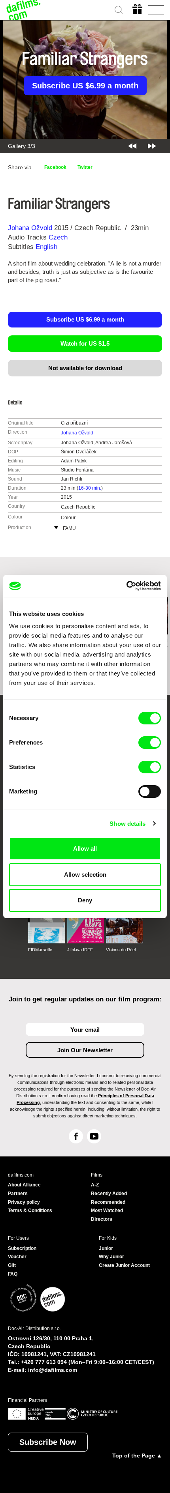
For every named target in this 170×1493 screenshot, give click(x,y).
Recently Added (109, 1193)
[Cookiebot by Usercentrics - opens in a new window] (126, 586)
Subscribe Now (47, 1442)
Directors (101, 1219)
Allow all (85, 848)
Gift (12, 1265)
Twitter (85, 167)
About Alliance (24, 1185)
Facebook (55, 167)
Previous (132, 146)
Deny (85, 900)
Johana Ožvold (30, 228)
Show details (127, 823)
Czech (58, 237)
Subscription (22, 1248)
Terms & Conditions (30, 1210)
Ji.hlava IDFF (80, 949)
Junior (106, 1248)
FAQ (12, 1274)
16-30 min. (89, 488)
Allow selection (85, 874)
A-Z (95, 1185)
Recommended (108, 1202)
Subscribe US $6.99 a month (85, 85)
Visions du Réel (121, 949)
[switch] (149, 742)
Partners (18, 1193)
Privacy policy (24, 1202)
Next (152, 146)
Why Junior (111, 1256)
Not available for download (85, 368)
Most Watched (107, 1210)
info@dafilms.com (52, 1370)
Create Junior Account (124, 1265)
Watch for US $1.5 (85, 343)
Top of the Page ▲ (137, 1455)
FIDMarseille (40, 949)
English (46, 247)
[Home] (24, 10)
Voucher (17, 1256)
